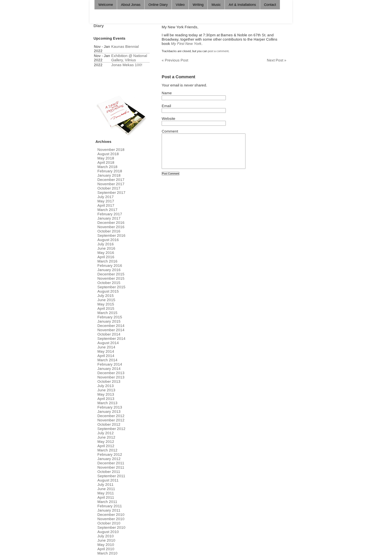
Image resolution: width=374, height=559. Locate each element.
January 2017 (109, 218)
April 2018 (105, 162)
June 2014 (106, 347)
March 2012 (107, 450)
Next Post (276, 60)
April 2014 (105, 356)
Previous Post (175, 60)
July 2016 (105, 244)
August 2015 (108, 291)
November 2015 (110, 278)
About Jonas (130, 5)
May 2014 (105, 351)
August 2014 (108, 343)
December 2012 (110, 416)
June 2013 (106, 390)
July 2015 (105, 296)
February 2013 (109, 407)
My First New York (186, 44)
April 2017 (105, 205)
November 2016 (110, 227)
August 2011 (108, 480)
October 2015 (108, 283)
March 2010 (107, 553)
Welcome (105, 5)
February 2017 (109, 214)
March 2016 (107, 261)
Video (180, 5)
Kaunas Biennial (125, 47)
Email (166, 106)
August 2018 (108, 154)
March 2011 (107, 502)
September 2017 (111, 192)
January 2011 (108, 510)
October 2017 (108, 188)
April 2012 (105, 446)
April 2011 (105, 497)
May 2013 (105, 394)
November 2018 (110, 150)
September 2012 (111, 429)
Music (216, 5)
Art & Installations (242, 5)
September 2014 (111, 338)
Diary (99, 25)
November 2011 (110, 467)
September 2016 (111, 235)
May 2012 (105, 442)
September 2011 (111, 476)
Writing (198, 5)
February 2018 (109, 171)
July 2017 (105, 197)
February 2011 (109, 506)
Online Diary (158, 5)
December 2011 (110, 463)
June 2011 (106, 489)
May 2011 (105, 493)
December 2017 (110, 180)
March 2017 (107, 210)
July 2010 (105, 536)
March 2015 (107, 313)
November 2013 (110, 377)
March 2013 (107, 403)
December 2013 (110, 373)
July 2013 (105, 386)
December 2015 (110, 274)
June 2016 (106, 248)
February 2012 (109, 454)
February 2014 (109, 364)
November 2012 (110, 420)
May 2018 (105, 158)
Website (168, 119)
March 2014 (107, 360)
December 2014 (110, 326)
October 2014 (108, 334)
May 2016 (105, 253)
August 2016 (108, 240)
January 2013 (109, 411)
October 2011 (108, 472)
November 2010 (110, 519)
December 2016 (110, 223)
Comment (170, 131)
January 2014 (109, 369)
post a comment (218, 51)
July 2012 (105, 433)
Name (167, 93)
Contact (270, 5)
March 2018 (107, 167)
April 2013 (105, 399)
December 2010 (110, 515)
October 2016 (108, 231)
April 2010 (105, 549)
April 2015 (105, 308)
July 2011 (105, 484)
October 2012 (108, 424)
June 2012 (106, 437)
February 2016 (109, 265)
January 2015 (109, 321)
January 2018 (109, 175)
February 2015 (109, 317)
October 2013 (108, 381)
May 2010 (105, 545)
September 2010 (111, 527)
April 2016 (105, 257)
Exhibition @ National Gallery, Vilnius (129, 58)
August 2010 (108, 532)
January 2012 (109, 459)
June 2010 (106, 540)
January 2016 (109, 270)
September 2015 (111, 287)
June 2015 (106, 300)
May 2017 (105, 201)
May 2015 (105, 304)
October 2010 (108, 523)
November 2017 (110, 184)
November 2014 (110, 330)
